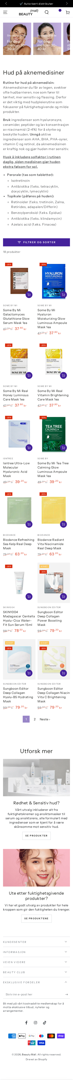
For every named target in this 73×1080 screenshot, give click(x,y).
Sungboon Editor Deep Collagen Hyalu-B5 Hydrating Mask (18, 695)
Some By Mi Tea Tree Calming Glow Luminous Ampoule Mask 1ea (53, 469)
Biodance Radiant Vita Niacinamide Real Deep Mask (51, 544)
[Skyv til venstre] (6, 3)
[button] (46, 12)
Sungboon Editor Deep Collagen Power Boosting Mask (50, 618)
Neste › (45, 719)
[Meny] (5, 12)
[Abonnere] (67, 994)
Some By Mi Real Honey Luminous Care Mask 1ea (15, 395)
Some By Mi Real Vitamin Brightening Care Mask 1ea (53, 395)
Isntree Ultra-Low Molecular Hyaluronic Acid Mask (16, 469)
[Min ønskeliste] (57, 12)
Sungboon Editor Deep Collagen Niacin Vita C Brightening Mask (54, 695)
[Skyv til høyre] (66, 3)
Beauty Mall (29, 1054)
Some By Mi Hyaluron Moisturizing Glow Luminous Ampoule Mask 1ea (52, 318)
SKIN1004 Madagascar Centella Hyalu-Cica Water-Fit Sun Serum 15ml (19, 618)
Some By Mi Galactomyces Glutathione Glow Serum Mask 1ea (16, 316)
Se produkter (36, 835)
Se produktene (36, 918)
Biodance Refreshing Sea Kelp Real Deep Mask (18, 544)
